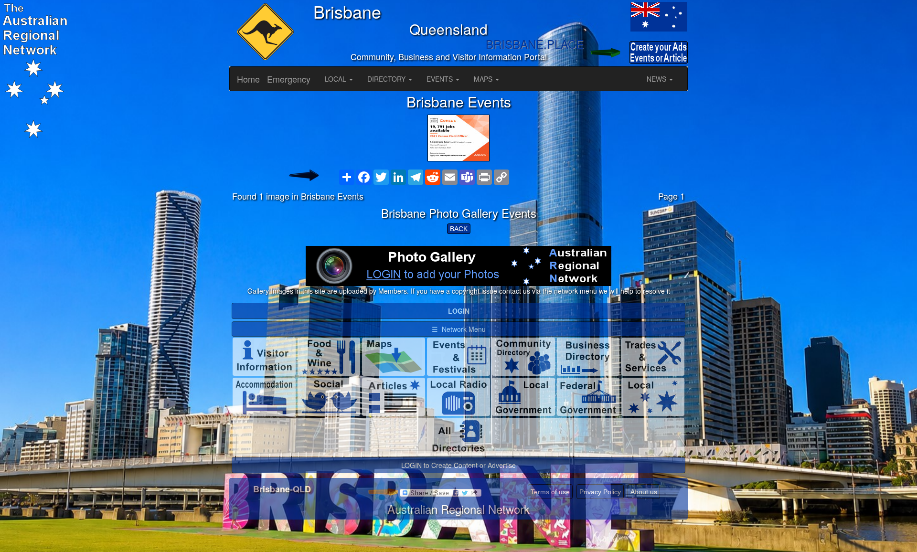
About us (643, 492)
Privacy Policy (600, 492)
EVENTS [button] (441, 79)
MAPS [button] (484, 79)
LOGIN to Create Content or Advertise (458, 465)
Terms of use (550, 492)
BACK (459, 229)
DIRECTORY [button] (387, 79)
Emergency (288, 79)
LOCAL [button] (336, 79)
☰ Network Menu (459, 329)
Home (248, 79)
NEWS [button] (657, 79)
